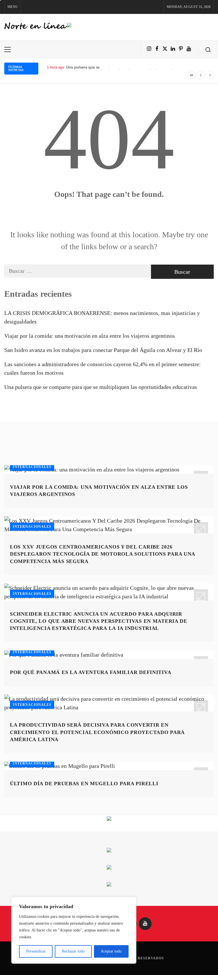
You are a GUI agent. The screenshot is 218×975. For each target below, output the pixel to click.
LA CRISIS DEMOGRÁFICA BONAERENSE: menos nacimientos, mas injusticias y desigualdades (102, 317)
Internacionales (32, 467)
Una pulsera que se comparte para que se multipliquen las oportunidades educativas (100, 387)
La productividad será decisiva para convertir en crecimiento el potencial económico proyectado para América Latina (97, 732)
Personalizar (36, 951)
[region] (73, 930)
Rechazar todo (73, 951)
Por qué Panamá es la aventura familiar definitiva (90, 672)
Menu (12, 7)
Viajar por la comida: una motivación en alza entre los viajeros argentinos (89, 336)
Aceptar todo (111, 951)
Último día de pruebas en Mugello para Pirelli (84, 783)
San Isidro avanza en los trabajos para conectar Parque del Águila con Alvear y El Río (103, 350)
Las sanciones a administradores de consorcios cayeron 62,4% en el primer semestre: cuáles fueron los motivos (102, 368)
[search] (208, 49)
